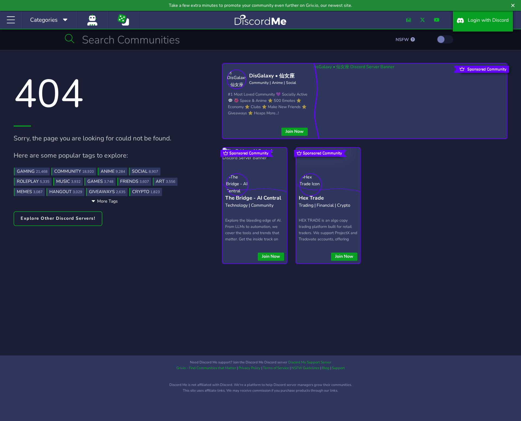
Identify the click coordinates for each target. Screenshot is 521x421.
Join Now (294, 131)
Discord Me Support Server (309, 362)
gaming (32, 171)
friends (134, 181)
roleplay (33, 181)
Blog (325, 368)
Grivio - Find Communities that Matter (206, 368)
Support (338, 368)
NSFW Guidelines (305, 368)
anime (113, 171)
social (145, 171)
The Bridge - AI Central (253, 198)
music (68, 181)
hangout (65, 192)
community (74, 171)
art (165, 181)
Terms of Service (276, 368)
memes (30, 192)
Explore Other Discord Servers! (58, 218)
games (100, 181)
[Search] (69, 39)
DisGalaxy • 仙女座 (272, 75)
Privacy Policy (249, 368)
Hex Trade (311, 198)
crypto (146, 192)
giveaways (107, 192)
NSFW (403, 40)
